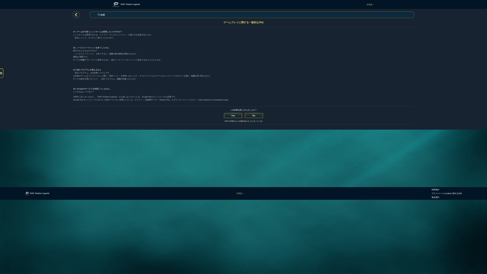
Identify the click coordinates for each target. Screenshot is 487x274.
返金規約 (435, 197)
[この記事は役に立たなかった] (253, 115)
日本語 (370, 5)
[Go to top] (481, 264)
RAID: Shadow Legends (39, 193)
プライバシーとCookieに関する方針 (447, 193)
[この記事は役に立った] (233, 115)
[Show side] (1, 73)
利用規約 (435, 190)
